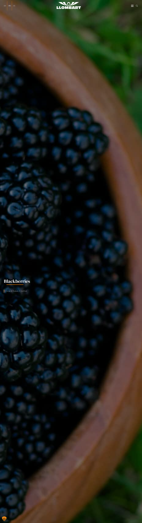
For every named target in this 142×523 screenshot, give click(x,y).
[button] (132, 6)
